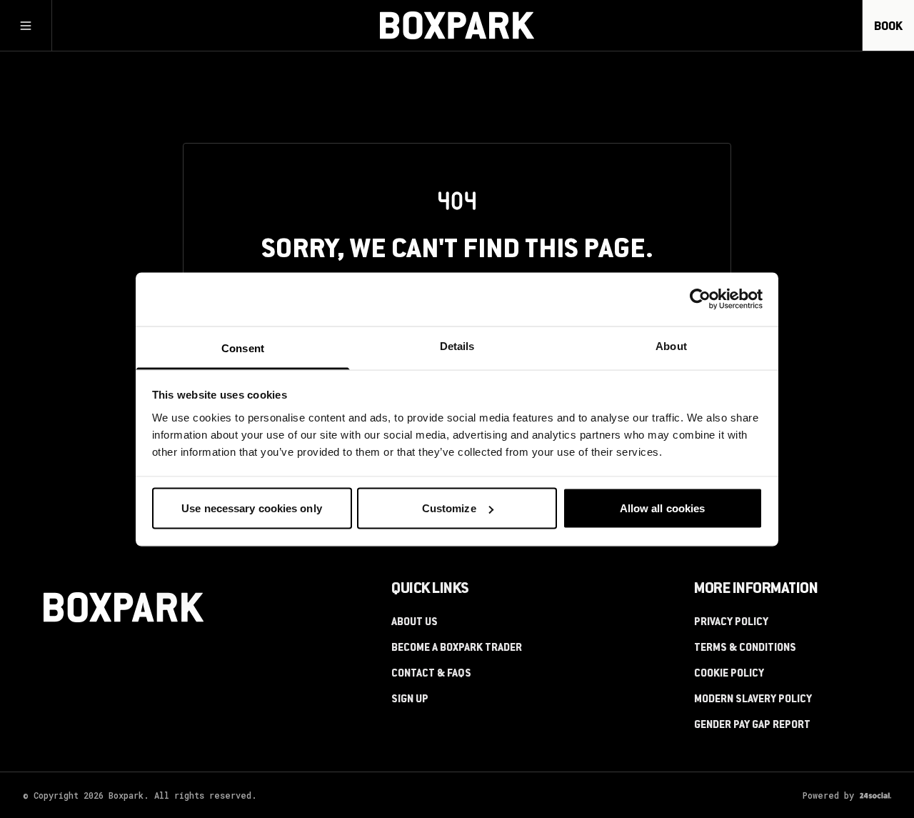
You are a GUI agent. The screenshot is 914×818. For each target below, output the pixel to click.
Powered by (828, 795)
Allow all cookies (662, 508)
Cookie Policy (729, 674)
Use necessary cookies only (251, 508)
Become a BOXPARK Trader (456, 649)
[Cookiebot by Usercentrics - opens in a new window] (700, 299)
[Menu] (25, 25)
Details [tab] (457, 345)
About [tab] (671, 345)
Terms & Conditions (745, 649)
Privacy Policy (731, 623)
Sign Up (409, 700)
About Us (414, 623)
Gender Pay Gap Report (752, 726)
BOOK (888, 27)
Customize (449, 508)
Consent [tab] (242, 347)
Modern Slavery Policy (753, 700)
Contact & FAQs (431, 674)
